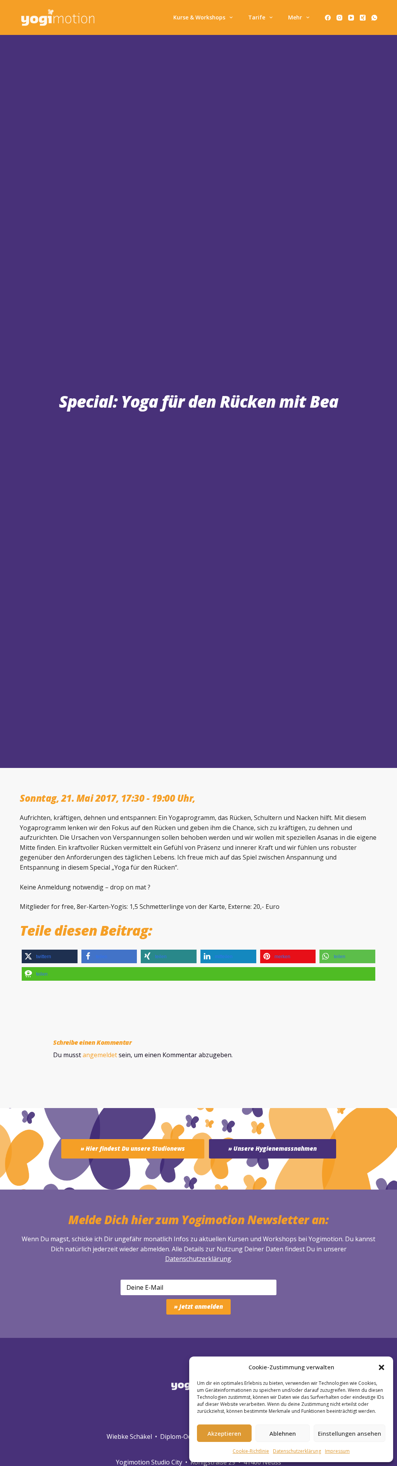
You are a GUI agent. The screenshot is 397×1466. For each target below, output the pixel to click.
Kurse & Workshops (199, 17)
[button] (381, 1367)
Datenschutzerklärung (198, 1258)
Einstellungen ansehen (349, 1433)
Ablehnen (282, 1433)
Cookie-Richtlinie (251, 1451)
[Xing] (363, 18)
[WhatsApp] (374, 18)
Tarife (256, 17)
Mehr (295, 17)
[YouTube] (351, 18)
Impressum (337, 1451)
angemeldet (100, 1055)
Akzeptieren (224, 1433)
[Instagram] (339, 18)
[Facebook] (328, 18)
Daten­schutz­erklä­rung (297, 1451)
